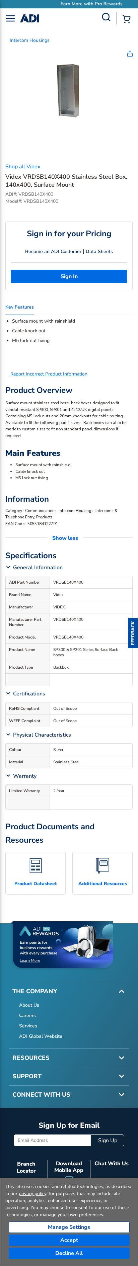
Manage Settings (69, 1227)
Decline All (69, 1253)
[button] (133, 633)
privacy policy (32, 1193)
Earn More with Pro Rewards (74, 4)
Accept (69, 1240)
